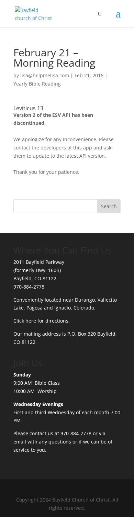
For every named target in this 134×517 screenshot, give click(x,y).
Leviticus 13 (28, 108)
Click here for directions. (41, 320)
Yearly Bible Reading (37, 83)
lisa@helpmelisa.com (44, 75)
